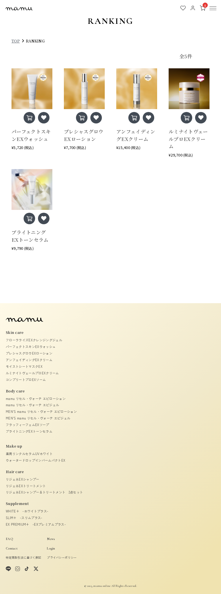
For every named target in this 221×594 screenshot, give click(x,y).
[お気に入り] (183, 8)
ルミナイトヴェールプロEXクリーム (32, 373)
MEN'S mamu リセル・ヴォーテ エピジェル (38, 418)
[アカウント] (193, 8)
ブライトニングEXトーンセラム (29, 431)
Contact (12, 548)
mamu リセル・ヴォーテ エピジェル (32, 405)
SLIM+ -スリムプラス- (24, 517)
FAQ (9, 539)
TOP (16, 41)
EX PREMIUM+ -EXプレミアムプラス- (36, 524)
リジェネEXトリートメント (26, 485)
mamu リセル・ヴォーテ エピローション (36, 398)
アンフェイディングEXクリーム (29, 359)
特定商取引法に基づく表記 (23, 557)
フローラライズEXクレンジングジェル (34, 340)
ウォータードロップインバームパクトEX (35, 460)
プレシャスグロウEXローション (29, 353)
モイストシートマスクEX (24, 366)
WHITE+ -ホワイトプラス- (27, 511)
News (51, 539)
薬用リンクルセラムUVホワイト (29, 453)
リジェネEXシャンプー (22, 479)
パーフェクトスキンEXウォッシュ (31, 346)
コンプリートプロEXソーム (26, 379)
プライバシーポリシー (62, 557)
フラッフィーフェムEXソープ (27, 424)
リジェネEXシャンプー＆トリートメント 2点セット (44, 492)
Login (51, 548)
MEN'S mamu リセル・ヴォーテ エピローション (41, 411)
